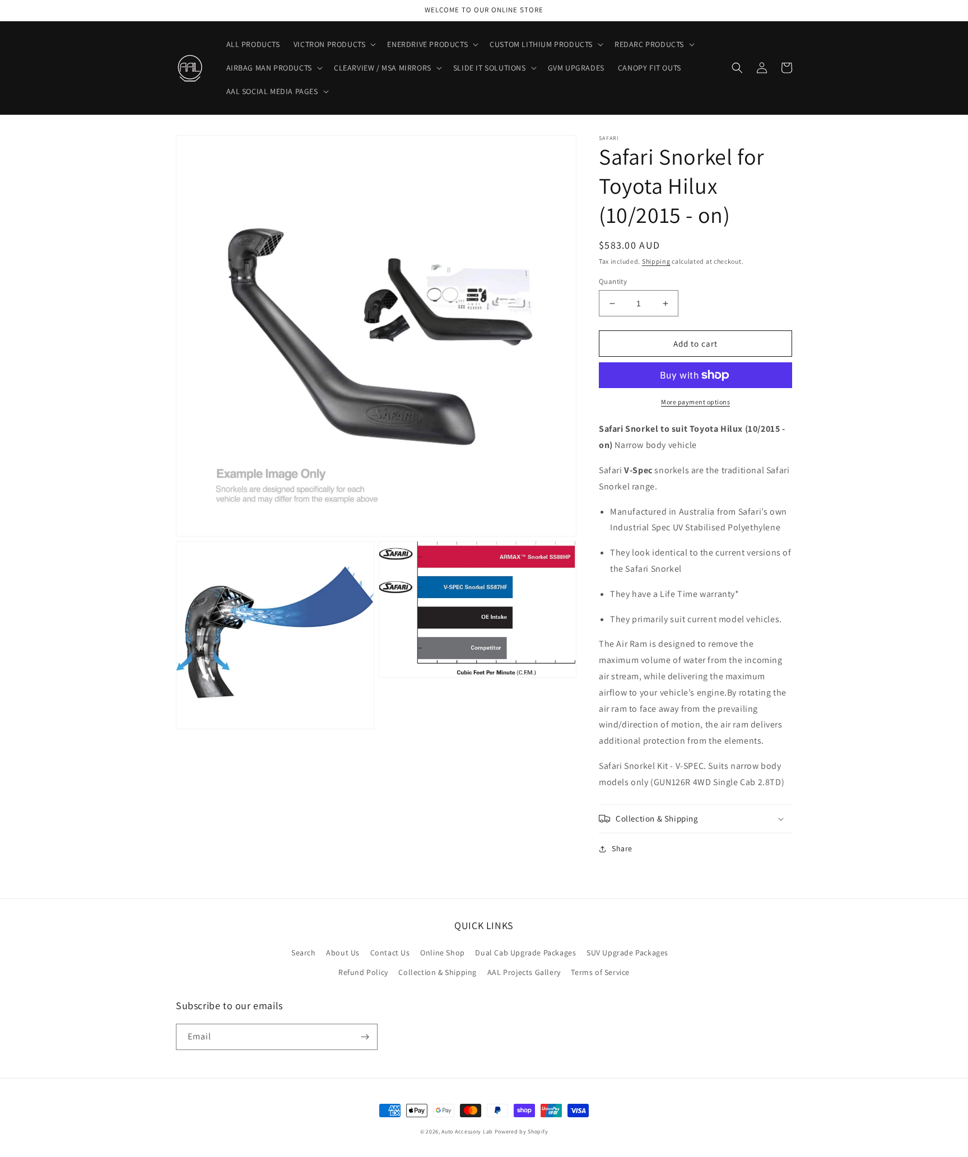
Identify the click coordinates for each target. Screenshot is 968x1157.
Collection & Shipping (437, 972)
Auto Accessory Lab (467, 1131)
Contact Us (390, 953)
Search (303, 953)
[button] (334, 44)
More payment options (695, 402)
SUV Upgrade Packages (627, 953)
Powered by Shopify (521, 1131)
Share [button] (622, 848)
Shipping (656, 261)
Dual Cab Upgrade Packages (525, 953)
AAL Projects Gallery (524, 972)
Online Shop (442, 953)
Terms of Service (600, 972)
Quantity (613, 281)
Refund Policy (363, 972)
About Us (343, 953)
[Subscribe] (364, 1037)
